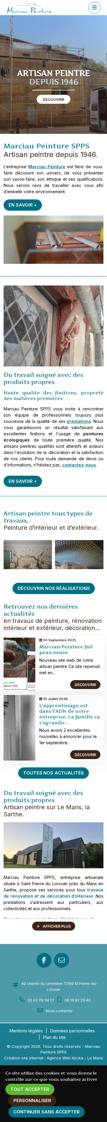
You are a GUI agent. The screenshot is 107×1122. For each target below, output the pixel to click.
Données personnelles (72, 1030)
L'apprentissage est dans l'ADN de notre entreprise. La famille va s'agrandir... (69, 714)
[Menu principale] (94, 8)
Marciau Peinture (46, 166)
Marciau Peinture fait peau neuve (66, 649)
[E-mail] (62, 960)
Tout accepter (29, 1089)
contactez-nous (79, 464)
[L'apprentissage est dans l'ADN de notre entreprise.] (19, 727)
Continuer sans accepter (46, 1112)
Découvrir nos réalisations (54, 588)
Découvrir (53, 99)
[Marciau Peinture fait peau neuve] (19, 662)
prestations (79, 421)
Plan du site (54, 1037)
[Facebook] (44, 960)
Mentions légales (26, 1030)
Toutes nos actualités (53, 773)
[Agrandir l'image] (53, 845)
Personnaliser (32, 1100)
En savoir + (23, 205)
